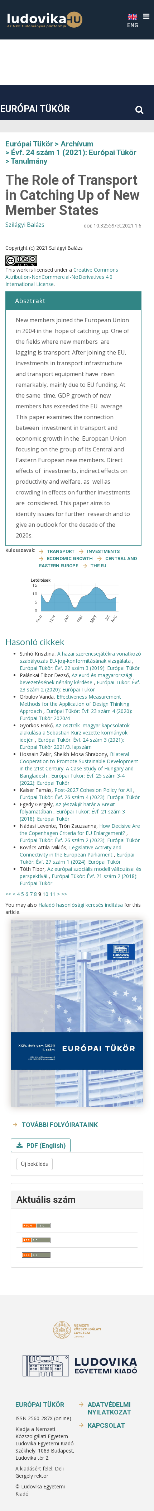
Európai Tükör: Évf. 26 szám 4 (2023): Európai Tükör (80, 797)
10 (45, 894)
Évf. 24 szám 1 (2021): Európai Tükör (73, 152)
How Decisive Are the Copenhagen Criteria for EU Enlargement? (80, 829)
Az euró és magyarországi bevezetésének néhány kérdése (76, 679)
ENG (132, 25)
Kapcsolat (106, 1425)
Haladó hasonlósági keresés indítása (80, 904)
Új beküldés (34, 1163)
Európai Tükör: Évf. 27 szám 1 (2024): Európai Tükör (77, 858)
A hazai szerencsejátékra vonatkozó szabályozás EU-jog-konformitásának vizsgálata (80, 657)
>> (64, 894)
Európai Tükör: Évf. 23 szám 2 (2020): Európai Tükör (80, 686)
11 (53, 894)
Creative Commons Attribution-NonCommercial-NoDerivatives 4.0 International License (61, 276)
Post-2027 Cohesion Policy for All (93, 790)
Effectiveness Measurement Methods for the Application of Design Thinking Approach (74, 703)
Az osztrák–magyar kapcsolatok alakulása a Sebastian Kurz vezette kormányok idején (75, 732)
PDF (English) (45, 1145)
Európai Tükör (35, 108)
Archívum (77, 144)
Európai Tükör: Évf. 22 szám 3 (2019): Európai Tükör (80, 668)
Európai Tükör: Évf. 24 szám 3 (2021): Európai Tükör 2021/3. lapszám (72, 743)
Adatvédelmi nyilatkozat (109, 1408)
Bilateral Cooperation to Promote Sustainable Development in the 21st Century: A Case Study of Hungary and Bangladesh (79, 765)
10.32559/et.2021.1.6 (117, 225)
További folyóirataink (59, 1124)
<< (8, 894)
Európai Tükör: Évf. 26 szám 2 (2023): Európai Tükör (80, 840)
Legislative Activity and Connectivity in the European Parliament (70, 851)
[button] (146, 16)
